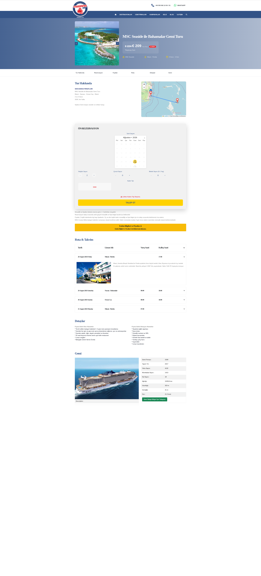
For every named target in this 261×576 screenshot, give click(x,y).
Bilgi (165, 14)
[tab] (130, 227)
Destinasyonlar (125, 14)
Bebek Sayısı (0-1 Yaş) (156, 171)
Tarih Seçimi (130, 133)
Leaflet (166, 116)
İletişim (180, 14)
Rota (132, 73)
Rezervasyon (98, 73)
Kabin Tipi (130, 181)
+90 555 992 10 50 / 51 (162, 5)
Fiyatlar (115, 73)
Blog (172, 14)
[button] (177, 99)
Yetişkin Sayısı (82, 171)
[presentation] (76, 43)
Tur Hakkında (80, 73)
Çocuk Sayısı (118, 171)
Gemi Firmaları (140, 14)
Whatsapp (181, 5)
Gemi (170, 73)
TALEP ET (130, 203)
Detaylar (152, 73)
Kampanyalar (155, 14)
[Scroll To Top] (257, 573)
